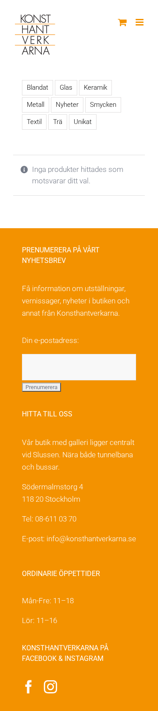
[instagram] (50, 686)
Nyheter (67, 105)
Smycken (103, 105)
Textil (34, 122)
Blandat (37, 87)
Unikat (83, 122)
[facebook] (28, 686)
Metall (35, 105)
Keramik (95, 87)
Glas (66, 87)
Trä (57, 122)
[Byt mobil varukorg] (122, 22)
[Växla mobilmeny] (140, 22)
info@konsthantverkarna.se (91, 538)
